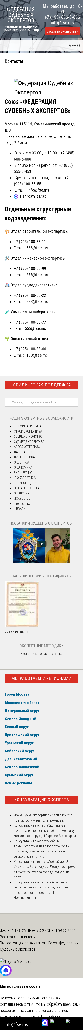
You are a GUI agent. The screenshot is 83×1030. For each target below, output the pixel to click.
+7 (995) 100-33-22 (30, 295)
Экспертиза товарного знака (41, 654)
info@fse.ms (62, 22)
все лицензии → (17, 631)
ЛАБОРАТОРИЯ (24, 452)
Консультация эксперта (41, 799)
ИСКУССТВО (22, 498)
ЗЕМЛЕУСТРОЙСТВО (28, 436)
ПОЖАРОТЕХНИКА (26, 488)
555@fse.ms (35, 328)
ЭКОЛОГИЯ (22, 493)
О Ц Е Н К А (21, 462)
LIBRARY (19, 509)
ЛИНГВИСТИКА (24, 457)
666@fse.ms (37, 274)
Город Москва (17, 694)
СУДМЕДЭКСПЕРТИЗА (29, 442)
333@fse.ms (37, 247)
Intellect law (22, 504)
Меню (74, 45)
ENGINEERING (23, 473)
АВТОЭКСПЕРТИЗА (27, 447)
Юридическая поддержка (41, 385)
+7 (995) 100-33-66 (30, 349)
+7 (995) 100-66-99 (30, 268)
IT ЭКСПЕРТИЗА (25, 478)
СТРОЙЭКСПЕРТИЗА (28, 431)
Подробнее (50, 1016)
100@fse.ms (37, 355)
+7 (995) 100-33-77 (30, 322)
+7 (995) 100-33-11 (30, 241)
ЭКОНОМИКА (23, 467)
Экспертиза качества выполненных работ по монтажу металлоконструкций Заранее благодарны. (45, 830)
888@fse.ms (37, 301)
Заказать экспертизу (62, 31)
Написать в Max (33, 196)
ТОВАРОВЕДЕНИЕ (26, 483)
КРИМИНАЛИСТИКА (28, 426)
